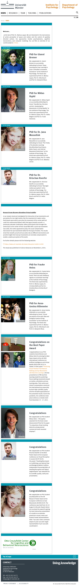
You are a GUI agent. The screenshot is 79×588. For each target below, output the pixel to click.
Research (13, 13)
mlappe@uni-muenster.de (11, 579)
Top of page (7, 557)
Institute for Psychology (52, 6)
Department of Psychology (69, 6)
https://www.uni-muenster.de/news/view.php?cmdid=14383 (24, 244)
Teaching (32, 13)
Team (23, 13)
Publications (45, 13)
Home (2, 20)
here (16, 43)
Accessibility (23, 583)
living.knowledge (64, 563)
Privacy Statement (9, 583)
